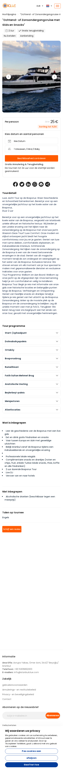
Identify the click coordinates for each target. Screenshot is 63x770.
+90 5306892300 (17, 669)
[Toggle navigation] (57, 6)
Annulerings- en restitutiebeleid (19, 689)
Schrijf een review (11, 529)
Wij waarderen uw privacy (22, 731)
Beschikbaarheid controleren (31, 158)
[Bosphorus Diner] (10, 6)
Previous (8, 76)
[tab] (31, 333)
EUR (38, 5)
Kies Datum (19, 141)
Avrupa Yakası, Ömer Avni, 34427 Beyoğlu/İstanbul (30, 664)
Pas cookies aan (31, 751)
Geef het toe (31, 764)
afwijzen (31, 757)
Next (54, 76)
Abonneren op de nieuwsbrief (20, 707)
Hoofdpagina (9, 14)
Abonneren (52, 715)
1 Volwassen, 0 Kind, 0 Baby (27, 149)
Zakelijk (6, 679)
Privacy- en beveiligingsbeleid (18, 694)
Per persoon (12, 121)
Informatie (8, 656)
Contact (6, 699)
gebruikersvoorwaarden (14, 684)
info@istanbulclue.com (20, 672)
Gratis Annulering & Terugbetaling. (24, 164)
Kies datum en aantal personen (24, 134)
